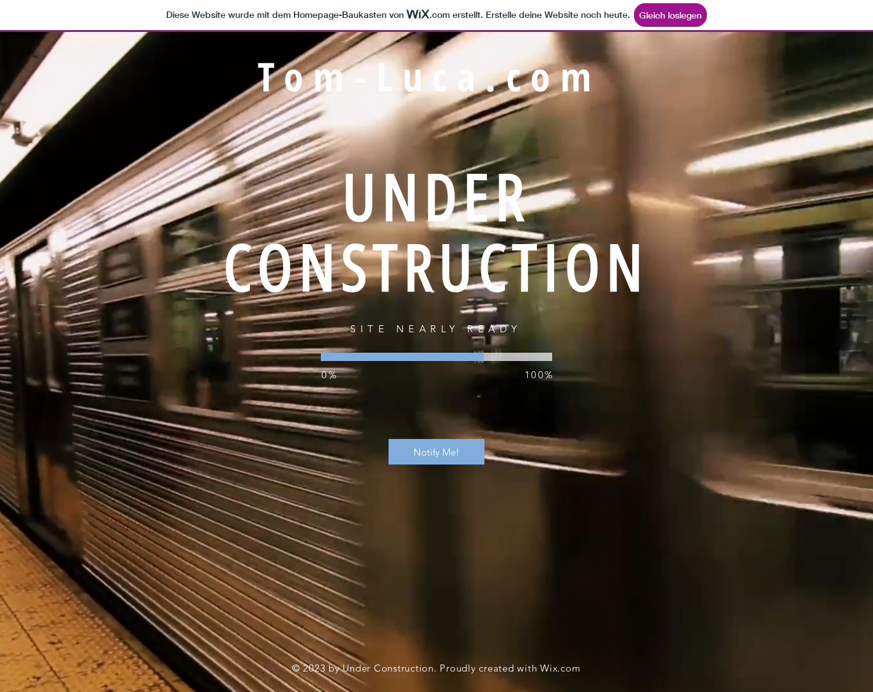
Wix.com (560, 668)
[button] (436, 452)
